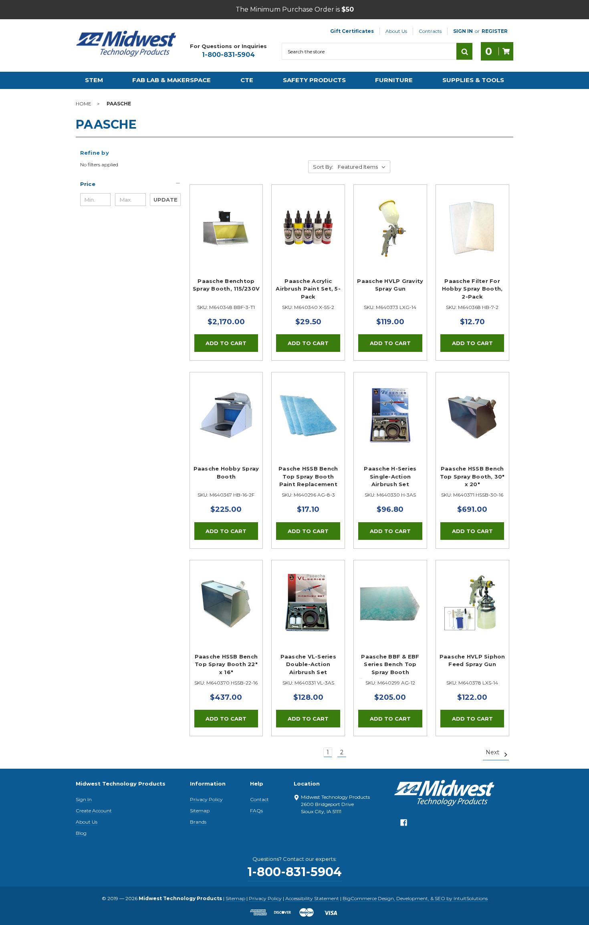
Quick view (226, 218)
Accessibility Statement (312, 898)
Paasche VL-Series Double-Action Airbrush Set (308, 664)
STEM (94, 80)
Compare (223, 237)
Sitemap (200, 811)
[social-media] (403, 825)
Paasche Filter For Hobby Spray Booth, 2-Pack (472, 289)
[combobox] (369, 51)
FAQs (256, 811)
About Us (396, 31)
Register (495, 31)
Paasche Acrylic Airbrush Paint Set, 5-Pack (308, 289)
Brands (198, 822)
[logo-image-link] (126, 44)
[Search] (464, 51)
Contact (259, 799)
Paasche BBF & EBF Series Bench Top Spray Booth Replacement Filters (390, 666)
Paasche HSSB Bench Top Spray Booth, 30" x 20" (472, 476)
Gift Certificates (352, 31)
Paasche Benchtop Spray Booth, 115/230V (226, 285)
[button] (130, 184)
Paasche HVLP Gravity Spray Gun (390, 285)
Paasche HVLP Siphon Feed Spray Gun (472, 660)
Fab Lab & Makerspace (171, 80)
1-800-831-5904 (228, 55)
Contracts (430, 31)
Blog (81, 833)
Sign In (84, 799)
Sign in (463, 31)
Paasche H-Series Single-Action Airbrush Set (390, 476)
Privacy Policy (206, 799)
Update (165, 199)
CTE (246, 80)
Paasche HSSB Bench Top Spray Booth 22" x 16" (226, 664)
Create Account (94, 811)
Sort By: (323, 167)
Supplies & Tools (473, 80)
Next (493, 752)
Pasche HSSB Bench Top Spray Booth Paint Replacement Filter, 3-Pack (308, 478)
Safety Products (314, 80)
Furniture (394, 80)
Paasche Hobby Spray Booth (226, 472)
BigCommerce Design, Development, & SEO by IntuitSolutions (415, 898)
